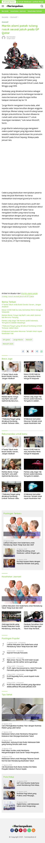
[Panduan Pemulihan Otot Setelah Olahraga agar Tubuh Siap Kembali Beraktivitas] (33, 616)
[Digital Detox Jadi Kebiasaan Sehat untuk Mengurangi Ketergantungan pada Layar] (9, 805)
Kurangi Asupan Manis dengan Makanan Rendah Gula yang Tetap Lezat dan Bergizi (28, 562)
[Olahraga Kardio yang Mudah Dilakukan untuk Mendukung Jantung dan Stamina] (11, 616)
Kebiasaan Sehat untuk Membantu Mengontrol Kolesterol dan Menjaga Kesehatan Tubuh (19, 735)
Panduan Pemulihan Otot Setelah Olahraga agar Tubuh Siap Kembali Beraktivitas (33, 626)
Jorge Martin (18, 340)
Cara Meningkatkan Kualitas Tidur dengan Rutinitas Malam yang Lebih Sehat (21, 727)
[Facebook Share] (23, 351)
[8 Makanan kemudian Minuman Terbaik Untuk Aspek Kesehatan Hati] (33, 411)
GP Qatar (6, 340)
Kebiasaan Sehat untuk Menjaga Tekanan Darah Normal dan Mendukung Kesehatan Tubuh (20, 760)
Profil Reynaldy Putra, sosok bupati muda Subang (23, 677)
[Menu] (3, 6)
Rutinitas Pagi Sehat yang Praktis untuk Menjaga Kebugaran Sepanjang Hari (27, 795)
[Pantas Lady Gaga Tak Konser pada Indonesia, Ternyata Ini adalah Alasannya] (33, 389)
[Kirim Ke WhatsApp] (41, 351)
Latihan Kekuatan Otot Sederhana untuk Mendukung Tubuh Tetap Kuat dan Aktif (18, 544)
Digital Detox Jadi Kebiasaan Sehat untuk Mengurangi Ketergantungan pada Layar (28, 805)
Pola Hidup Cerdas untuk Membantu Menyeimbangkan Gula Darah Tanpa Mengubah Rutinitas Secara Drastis (20, 751)
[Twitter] (16, 830)
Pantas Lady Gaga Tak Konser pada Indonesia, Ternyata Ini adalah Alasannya (20, 322)
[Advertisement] (22, 166)
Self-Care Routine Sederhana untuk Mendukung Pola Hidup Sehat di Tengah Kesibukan (28, 784)
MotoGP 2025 (8, 344)
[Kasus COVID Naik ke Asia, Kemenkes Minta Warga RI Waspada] (33, 366)
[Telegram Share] (37, 351)
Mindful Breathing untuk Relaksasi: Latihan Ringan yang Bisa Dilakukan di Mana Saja (29, 552)
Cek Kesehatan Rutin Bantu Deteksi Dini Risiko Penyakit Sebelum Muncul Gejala (19, 768)
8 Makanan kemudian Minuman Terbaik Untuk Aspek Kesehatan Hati (22, 332)
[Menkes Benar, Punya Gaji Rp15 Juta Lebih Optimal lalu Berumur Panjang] (11, 389)
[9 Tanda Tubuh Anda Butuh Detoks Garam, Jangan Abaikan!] (11, 366)
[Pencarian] (42, 6)
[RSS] (33, 830)
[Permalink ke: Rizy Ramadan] (3, 37)
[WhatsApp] (29, 830)
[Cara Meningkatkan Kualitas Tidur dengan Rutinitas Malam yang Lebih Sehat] (22, 709)
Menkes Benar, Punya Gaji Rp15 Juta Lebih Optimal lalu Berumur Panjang (21, 316)
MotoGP (29, 340)
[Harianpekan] (14, 6)
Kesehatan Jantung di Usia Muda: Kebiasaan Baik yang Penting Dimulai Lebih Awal (21, 743)
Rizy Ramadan (11, 37)
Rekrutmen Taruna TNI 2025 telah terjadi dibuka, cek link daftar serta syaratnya (22, 661)
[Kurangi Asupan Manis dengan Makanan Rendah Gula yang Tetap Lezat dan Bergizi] (9, 563)
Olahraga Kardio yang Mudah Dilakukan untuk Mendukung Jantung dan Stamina (11, 626)
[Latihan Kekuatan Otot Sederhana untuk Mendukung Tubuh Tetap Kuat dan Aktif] (22, 527)
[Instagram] (25, 830)
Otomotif (5, 22)
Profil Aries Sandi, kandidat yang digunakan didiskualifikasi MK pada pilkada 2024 (24, 686)
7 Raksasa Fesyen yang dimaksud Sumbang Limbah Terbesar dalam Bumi (22, 327)
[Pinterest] (20, 830)
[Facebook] (12, 830)
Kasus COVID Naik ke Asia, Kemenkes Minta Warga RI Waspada (22, 311)
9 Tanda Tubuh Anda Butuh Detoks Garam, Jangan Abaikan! (21, 306)
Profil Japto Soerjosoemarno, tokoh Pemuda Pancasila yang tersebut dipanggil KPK (24, 669)
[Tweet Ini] (27, 351)
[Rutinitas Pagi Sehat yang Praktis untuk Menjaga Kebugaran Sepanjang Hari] (9, 795)
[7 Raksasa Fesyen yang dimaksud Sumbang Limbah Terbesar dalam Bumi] (11, 411)
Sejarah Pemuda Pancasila (17, 653)
